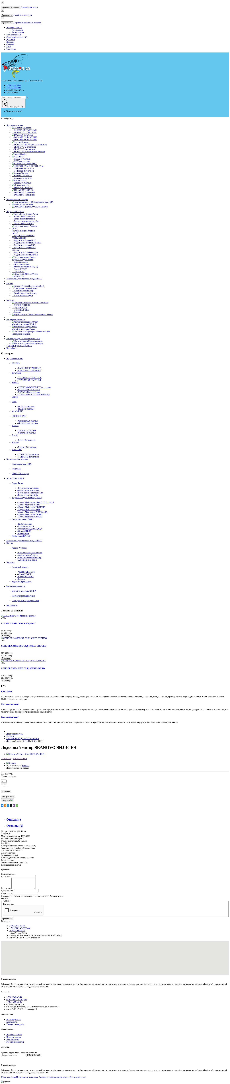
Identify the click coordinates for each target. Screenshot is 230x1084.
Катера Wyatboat (19, 548)
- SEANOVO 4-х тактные (24, 149)
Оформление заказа (29, 7)
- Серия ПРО (18, 271)
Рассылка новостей (15, 1042)
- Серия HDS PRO (20, 310)
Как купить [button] (6, 691)
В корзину (6, 636)
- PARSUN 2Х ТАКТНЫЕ (24, 130)
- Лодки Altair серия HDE (24, 240)
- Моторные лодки (21, 264)
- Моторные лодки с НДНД (25, 267)
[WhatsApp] (17, 805)
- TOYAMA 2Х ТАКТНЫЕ (24, 137)
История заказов (13, 1037)
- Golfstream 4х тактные (23, 171)
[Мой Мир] (8, 805)
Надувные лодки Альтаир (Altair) (27, 497)
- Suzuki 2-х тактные (21, 183)
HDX (14, 401)
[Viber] (14, 805)
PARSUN (16, 363)
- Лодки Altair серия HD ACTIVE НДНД (23, 236)
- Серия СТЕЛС (19, 269)
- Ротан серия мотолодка (23, 219)
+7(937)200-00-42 (17, 930)
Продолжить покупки (10, 7)
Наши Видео (12, 348)
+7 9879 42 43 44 (13, 85)
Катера (9, 283)
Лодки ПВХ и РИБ (15, 211)
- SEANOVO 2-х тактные (24, 147)
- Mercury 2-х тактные (22, 187)
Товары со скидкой (15, 1024)
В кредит (6, 801)
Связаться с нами (78, 1077)
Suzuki (15, 435)
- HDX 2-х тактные (21, 159)
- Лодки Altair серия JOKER (25, 255)
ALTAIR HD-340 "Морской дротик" (18, 623)
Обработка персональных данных (54, 1077)
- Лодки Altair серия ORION (25, 252)
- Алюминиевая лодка (22, 295)
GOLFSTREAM (19, 416)
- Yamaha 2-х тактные (22, 175)
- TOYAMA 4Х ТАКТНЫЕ (24, 140)
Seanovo (15, 382)
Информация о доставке (27, 1077)
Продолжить (7, 15)
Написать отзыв (20, 758)
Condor (15, 397)
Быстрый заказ (8, 797)
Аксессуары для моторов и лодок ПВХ (24, 279)
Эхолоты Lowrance (20, 567)
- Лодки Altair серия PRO (24, 245)
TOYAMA (16, 373)
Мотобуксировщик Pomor (23, 596)
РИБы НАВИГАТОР (21, 536)
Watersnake (16, 469)
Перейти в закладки (23, 15)
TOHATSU (17, 449)
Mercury (15, 442)
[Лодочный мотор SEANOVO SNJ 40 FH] (25, 754)
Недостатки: (6, 893)
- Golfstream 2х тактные (23, 168)
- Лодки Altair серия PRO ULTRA (32, 512)
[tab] (115, 691)
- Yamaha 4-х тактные (22, 178)
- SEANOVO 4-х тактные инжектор (28, 152)
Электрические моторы (17, 199)
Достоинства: (7, 890)
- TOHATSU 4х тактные (23, 195)
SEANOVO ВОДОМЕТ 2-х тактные (22, 738)
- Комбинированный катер (24, 293)
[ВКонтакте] (2, 805)
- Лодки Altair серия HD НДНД (26, 243)
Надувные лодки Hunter (22, 519)
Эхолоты (10, 300)
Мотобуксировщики (15, 319)
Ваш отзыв (6, 888)
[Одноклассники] (5, 805)
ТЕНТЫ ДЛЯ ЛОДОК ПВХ (19, 346)
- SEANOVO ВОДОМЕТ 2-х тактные (29, 144)
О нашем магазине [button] (10, 717)
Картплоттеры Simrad (21, 581)
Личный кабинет (14, 1035)
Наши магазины (8, 1077)
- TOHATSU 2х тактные (23, 192)
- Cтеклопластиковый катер (25, 288)
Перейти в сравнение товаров (27, 23)
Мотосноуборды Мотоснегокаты (23, 338)
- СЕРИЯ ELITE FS (21, 305)
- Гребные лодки (20, 262)
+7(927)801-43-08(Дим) (19, 928)
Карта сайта (11, 1022)
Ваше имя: (6, 876)
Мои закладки (12, 1039)
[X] (11, 805)
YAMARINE (17, 411)
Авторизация (18, 32)
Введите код (8, 904)
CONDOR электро (20, 473)
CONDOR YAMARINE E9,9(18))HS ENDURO (23, 668)
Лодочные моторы (14, 125)
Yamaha (15, 425)
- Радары (16, 312)
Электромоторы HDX (22, 464)
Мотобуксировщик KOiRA (24, 591)
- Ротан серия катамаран (23, 216)
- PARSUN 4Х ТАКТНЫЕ (24, 132)
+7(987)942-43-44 (17, 926)
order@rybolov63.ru (15, 90)
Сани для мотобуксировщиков (25, 600)
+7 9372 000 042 (13, 88)
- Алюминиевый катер (22, 291)
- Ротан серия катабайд (23, 223)
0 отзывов (6, 758)
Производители (13, 1019)
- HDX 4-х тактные (21, 161)
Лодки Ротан (17, 483)
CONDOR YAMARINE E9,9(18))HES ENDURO (23, 646)
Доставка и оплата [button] (10, 704)
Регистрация (17, 30)
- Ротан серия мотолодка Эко (25, 221)
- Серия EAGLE (19, 307)
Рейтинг (5, 898)
